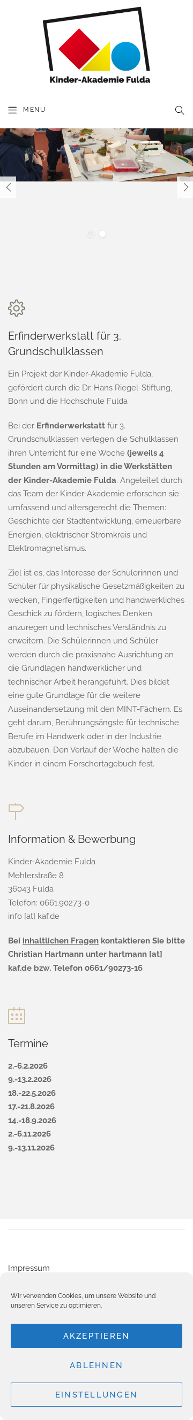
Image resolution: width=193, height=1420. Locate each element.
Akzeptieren (96, 1336)
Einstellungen (96, 1395)
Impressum (29, 1268)
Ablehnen (96, 1365)
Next (185, 187)
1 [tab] (90, 234)
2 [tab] (102, 234)
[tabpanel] (96, 187)
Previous (8, 187)
